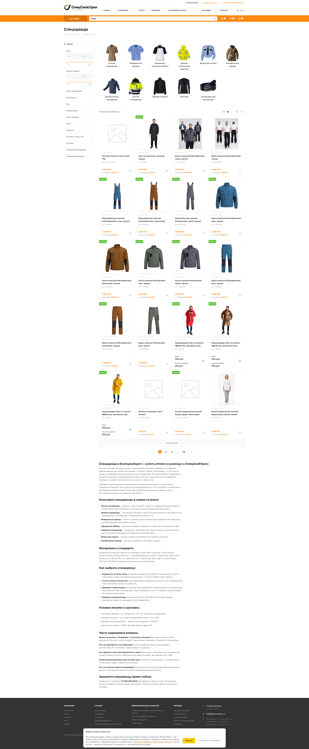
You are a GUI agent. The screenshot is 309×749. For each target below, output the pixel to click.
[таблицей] (244, 112)
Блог (66, 721)
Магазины (206, 10)
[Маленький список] (224, 112)
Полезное (156, 10)
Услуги (141, 10)
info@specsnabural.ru (215, 714)
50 (184, 452)
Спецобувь (99, 717)
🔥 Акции (106, 10)
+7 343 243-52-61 (192, 3)
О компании (123, 10)
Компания (69, 706)
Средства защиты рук (103, 721)
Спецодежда (100, 714)
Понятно (189, 740)
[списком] (240, 112)
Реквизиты (178, 724)
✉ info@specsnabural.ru (234, 3)
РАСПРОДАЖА (100, 710)
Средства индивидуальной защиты (108, 724)
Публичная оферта (139, 720)
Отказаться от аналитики (209, 740)
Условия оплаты (180, 714)
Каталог (99, 706)
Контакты (224, 10)
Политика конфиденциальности (144, 716)
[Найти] (214, 18)
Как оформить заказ (177, 10)
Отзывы (67, 724)
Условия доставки (180, 717)
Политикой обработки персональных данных (153, 742)
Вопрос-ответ (137, 723)
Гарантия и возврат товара (184, 721)
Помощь (178, 706)
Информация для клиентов (145, 706)
